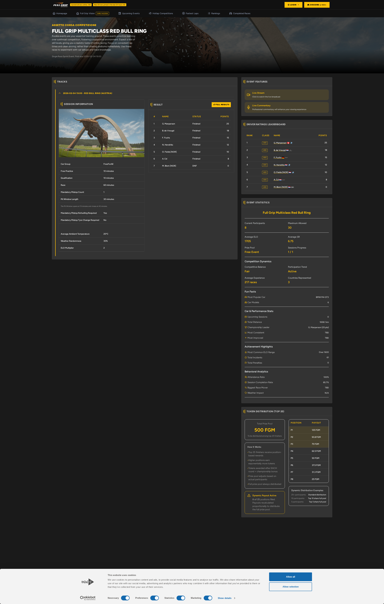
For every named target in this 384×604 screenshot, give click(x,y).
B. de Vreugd (280, 150)
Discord (318, 5)
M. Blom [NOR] (281, 187)
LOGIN (293, 5)
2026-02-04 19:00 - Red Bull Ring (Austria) (87, 93)
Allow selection (291, 586)
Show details (224, 598)
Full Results (222, 104)
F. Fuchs (277, 157)
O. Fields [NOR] (281, 172)
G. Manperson (280, 143)
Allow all (290, 576)
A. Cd (276, 179)
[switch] (154, 598)
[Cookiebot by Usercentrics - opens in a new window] (88, 598)
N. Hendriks (279, 165)
